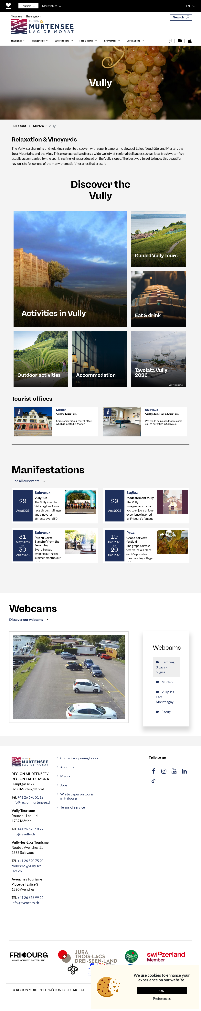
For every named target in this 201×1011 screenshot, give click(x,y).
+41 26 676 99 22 (30, 897)
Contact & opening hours (79, 758)
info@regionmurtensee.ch (31, 802)
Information (110, 41)
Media (65, 776)
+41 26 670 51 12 (30, 797)
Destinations (133, 41)
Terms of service (72, 807)
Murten (38, 126)
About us (67, 767)
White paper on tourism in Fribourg (78, 796)
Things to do (38, 41)
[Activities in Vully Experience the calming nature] (70, 269)
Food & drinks (86, 41)
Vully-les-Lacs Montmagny (165, 697)
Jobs (63, 785)
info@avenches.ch (25, 902)
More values (49, 5)
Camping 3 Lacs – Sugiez (165, 667)
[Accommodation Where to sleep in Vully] (99, 358)
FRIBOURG (19, 126)
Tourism (26, 5)
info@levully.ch (23, 834)
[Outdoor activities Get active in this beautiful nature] (41, 358)
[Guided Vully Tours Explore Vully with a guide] (158, 239)
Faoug (166, 712)
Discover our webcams (26, 619)
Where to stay (62, 41)
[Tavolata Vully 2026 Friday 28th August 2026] (158, 358)
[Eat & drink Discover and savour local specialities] (158, 298)
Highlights (16, 41)
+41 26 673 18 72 (30, 829)
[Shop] (190, 40)
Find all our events (25, 481)
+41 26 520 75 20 (30, 861)
